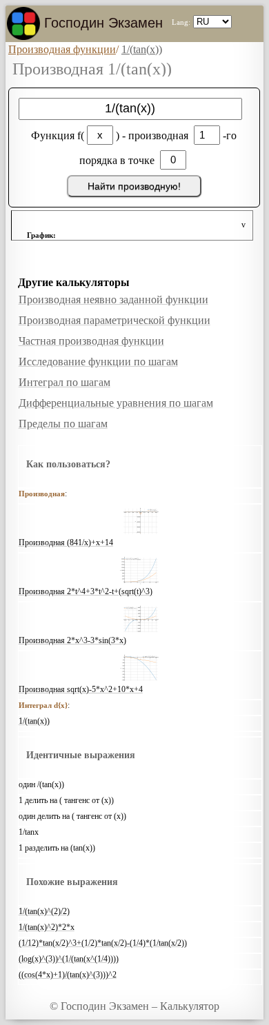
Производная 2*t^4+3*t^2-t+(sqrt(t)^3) (85, 591)
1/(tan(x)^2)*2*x (46, 927)
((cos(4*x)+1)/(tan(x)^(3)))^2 (68, 975)
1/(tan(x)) (34, 721)
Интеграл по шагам (64, 382)
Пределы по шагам (63, 423)
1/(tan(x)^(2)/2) (44, 911)
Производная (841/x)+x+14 (66, 542)
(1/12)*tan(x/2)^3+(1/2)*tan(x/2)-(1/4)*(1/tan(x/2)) (103, 943)
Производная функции (62, 49)
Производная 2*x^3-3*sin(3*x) (72, 640)
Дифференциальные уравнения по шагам (116, 403)
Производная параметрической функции (114, 320)
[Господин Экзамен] (23, 23)
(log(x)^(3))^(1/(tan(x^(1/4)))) (69, 959)
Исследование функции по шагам (98, 361)
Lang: (181, 22)
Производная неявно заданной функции (113, 299)
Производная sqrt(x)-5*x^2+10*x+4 (81, 689)
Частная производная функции (91, 341)
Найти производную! (134, 186)
